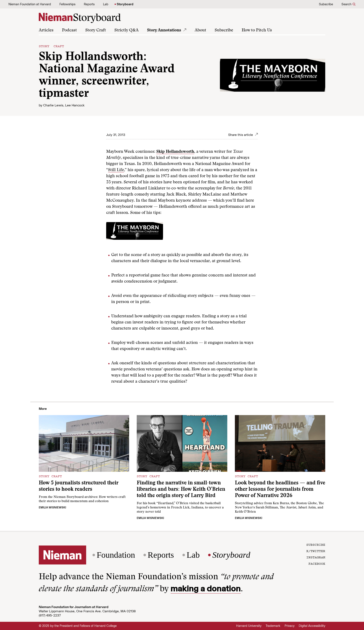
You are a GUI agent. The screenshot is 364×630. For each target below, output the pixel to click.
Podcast (69, 30)
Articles (46, 30)
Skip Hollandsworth (175, 152)
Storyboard (125, 4)
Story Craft (95, 30)
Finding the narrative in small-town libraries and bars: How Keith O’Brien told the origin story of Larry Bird (181, 490)
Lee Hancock (74, 105)
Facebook (316, 563)
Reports (89, 4)
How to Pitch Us (257, 30)
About (200, 30)
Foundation (116, 555)
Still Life (116, 170)
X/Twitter (315, 550)
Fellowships (67, 4)
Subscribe (326, 4)
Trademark (273, 626)
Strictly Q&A (126, 30)
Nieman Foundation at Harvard (29, 4)
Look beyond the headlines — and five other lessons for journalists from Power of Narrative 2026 (280, 490)
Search (346, 4)
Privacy (289, 626)
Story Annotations (164, 30)
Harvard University (248, 626)
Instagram (315, 557)
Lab (105, 4)
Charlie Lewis (53, 105)
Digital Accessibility (312, 626)
